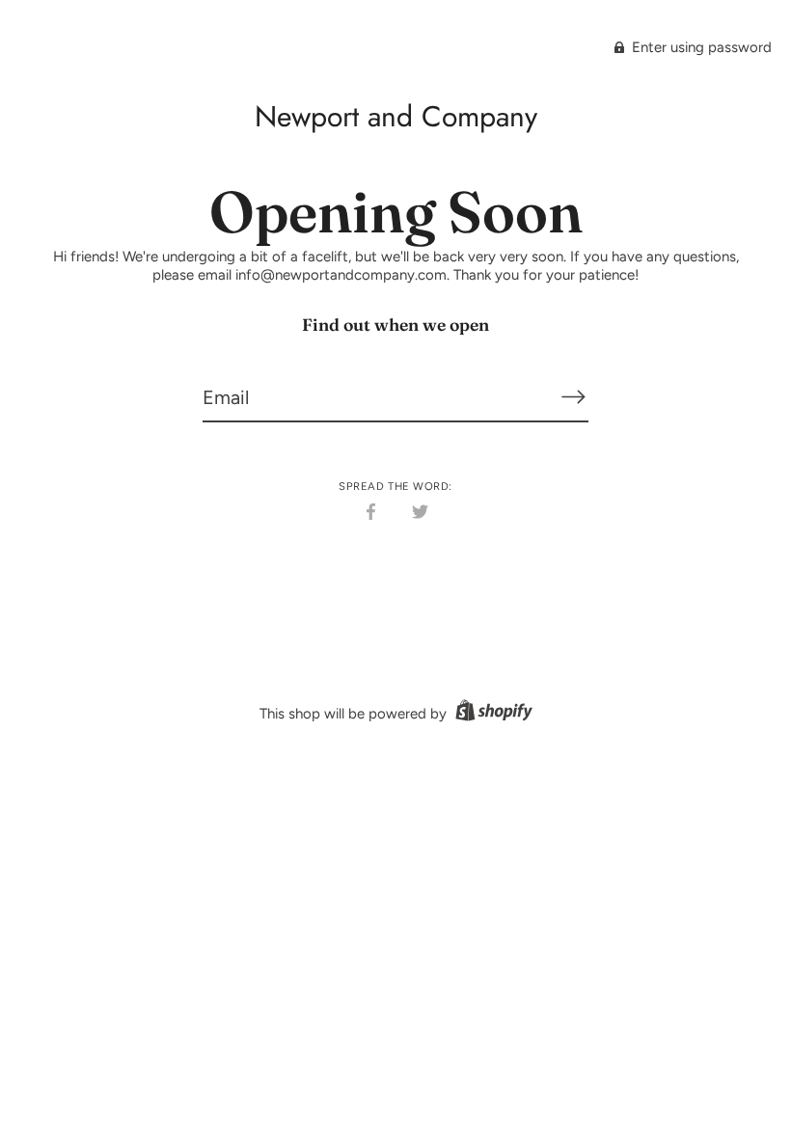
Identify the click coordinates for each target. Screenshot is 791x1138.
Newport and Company (396, 116)
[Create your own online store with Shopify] (491, 713)
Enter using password (700, 47)
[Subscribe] (573, 396)
